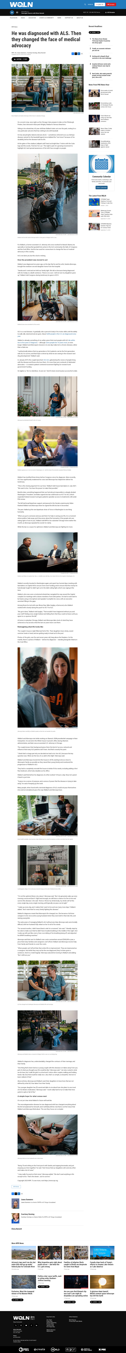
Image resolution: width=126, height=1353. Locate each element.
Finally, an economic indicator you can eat (101, 49)
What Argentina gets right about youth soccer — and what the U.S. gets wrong (50, 1264)
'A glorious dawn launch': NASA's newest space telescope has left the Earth (102, 1293)
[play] (12, 12)
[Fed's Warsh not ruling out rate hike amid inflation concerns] (94, 118)
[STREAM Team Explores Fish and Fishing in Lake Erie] (94, 202)
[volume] (17, 12)
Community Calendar (101, 176)
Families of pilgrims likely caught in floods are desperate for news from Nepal (75, 1264)
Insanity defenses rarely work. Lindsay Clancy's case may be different (101, 66)
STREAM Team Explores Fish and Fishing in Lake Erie (106, 201)
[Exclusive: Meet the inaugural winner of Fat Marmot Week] (24, 1282)
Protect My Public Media (75, 1321)
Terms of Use (50, 1325)
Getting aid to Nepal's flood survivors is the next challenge (101, 57)
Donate (111, 4)
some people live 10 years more (56, 342)
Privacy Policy (50, 1324)
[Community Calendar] (101, 164)
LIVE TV (100, 4)
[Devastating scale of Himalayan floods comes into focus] (94, 106)
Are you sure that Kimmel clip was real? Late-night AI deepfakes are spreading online (76, 1293)
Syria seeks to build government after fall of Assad (107, 92)
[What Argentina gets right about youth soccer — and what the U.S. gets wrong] (50, 1253)
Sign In (90, 4)
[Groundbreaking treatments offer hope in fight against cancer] (94, 144)
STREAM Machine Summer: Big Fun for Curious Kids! (106, 225)
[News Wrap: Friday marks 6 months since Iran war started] (94, 131)
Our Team (49, 1320)
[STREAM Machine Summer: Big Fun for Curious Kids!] (94, 226)
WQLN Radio (50, 1331)
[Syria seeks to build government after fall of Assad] (94, 93)
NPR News (15, 27)
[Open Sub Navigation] (18, 18)
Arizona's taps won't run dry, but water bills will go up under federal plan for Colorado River (23, 1264)
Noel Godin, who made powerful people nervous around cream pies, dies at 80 (102, 75)
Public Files (49, 1321)
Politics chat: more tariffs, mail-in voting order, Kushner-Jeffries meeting (50, 1278)
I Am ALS (46, 360)
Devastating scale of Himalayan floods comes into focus (107, 105)
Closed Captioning (51, 1322)
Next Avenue (72, 1320)
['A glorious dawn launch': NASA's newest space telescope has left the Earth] (102, 1282)
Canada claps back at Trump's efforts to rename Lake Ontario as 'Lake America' (101, 1264)
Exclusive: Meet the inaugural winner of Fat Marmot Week (23, 1292)
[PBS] (23, 1349)
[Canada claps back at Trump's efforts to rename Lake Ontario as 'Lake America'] (102, 1253)
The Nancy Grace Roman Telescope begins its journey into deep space (101, 41)
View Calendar (101, 187)
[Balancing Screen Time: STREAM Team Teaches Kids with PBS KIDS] (94, 213)
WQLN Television (51, 1330)
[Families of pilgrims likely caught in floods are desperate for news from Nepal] (76, 1253)
